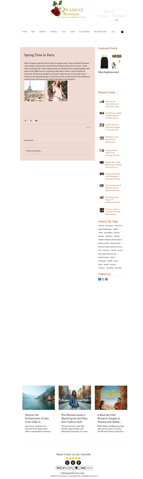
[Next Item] (119, 61)
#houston (106, 250)
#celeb (100, 232)
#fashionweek (115, 243)
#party (112, 257)
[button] (122, 31)
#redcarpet (102, 261)
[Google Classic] (106, 279)
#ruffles (110, 261)
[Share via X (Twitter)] (31, 120)
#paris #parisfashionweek (107, 254)
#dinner (117, 232)
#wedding (109, 268)
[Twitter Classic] (103, 279)
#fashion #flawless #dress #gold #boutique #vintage (110, 239)
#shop (116, 261)
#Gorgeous (109, 225)
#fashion (117, 236)
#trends (113, 264)
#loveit (113, 250)
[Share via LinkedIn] (36, 120)
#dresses (101, 236)
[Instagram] (67, 462)
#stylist (106, 264)
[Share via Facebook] (25, 120)
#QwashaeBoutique (105, 229)
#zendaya (118, 268)
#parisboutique (103, 257)
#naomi (120, 250)
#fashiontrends (103, 243)
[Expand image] (34, 91)
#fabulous (109, 236)
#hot (100, 250)
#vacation (101, 268)
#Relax (115, 229)
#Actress (101, 225)
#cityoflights (108, 232)
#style (100, 264)
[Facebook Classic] (99, 279)
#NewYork (118, 225)
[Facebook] (79, 462)
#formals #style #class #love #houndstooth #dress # (110, 247)
